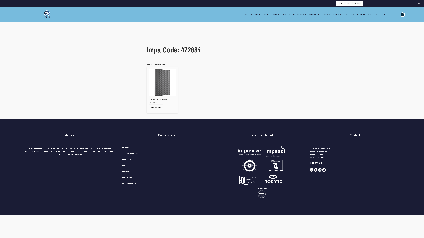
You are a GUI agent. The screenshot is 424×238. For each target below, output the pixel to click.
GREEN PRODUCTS (364, 15)
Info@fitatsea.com (317, 157)
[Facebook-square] (315, 170)
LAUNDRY (313, 15)
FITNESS (274, 15)
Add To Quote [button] (156, 107)
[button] (259, 14)
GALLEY (325, 15)
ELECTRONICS (298, 15)
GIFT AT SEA (349, 15)
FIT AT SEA (379, 15)
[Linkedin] (324, 170)
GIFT (124, 177)
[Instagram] (320, 170)
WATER (285, 15)
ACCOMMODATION (258, 15)
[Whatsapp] (311, 170)
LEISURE (336, 15)
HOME (245, 15)
